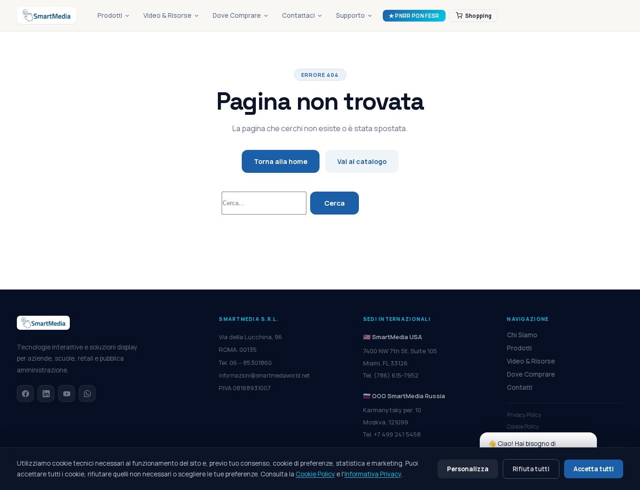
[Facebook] (25, 393)
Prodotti (109, 15)
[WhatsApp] (87, 393)
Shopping (478, 15)
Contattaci (298, 15)
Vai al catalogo (362, 161)
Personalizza (467, 469)
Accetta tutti (593, 469)
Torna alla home (280, 161)
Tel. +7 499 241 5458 (392, 434)
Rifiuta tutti (531, 469)
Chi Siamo (522, 335)
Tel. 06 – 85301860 (245, 362)
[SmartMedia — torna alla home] (46, 15)
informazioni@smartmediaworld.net (264, 375)
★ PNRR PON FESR (414, 15)
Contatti (519, 387)
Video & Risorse (167, 15)
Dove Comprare (237, 15)
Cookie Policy (523, 427)
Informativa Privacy (372, 474)
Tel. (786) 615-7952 (390, 375)
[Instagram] (66, 393)
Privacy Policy (524, 415)
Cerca (334, 203)
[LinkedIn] (45, 393)
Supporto (350, 15)
